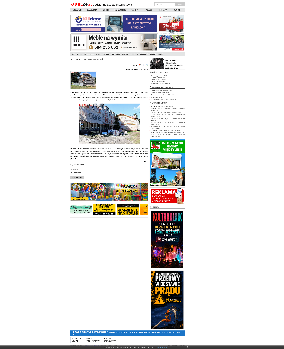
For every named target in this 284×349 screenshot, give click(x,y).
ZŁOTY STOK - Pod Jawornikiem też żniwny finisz (166, 112)
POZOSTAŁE (86, 332)
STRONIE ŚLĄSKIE (127, 332)
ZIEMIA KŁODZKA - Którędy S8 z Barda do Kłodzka (166, 130)
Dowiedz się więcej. (162, 347)
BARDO (169, 332)
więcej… (74, 334)
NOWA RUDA (175, 332)
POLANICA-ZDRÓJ (150, 332)
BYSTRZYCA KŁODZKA (100, 332)
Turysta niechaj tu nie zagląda (160, 93)
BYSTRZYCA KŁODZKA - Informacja (162, 106)
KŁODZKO (76, 332)
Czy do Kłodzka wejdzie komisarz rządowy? (164, 99)
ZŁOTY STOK (161, 332)
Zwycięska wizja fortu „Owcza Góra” (161, 90)
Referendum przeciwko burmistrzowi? (162, 95)
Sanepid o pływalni (156, 97)
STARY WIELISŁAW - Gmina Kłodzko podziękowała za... (168, 132)
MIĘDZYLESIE (138, 332)
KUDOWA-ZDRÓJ (79, 165)
